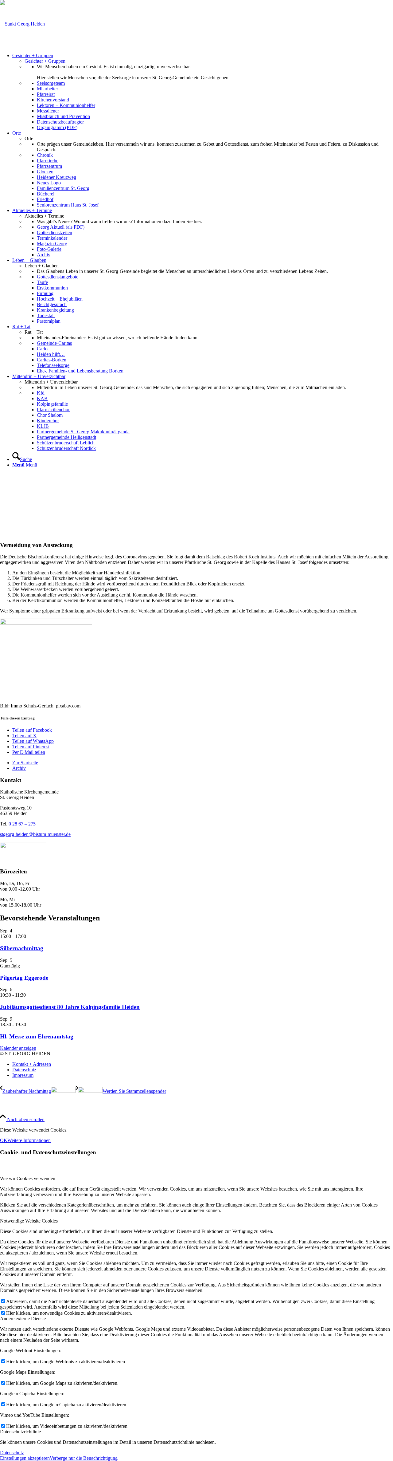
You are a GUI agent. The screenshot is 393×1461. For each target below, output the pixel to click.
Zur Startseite (25, 762)
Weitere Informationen (29, 1140)
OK (3, 1140)
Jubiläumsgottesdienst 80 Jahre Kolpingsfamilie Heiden (70, 1007)
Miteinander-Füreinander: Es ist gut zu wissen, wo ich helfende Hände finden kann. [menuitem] (118, 337)
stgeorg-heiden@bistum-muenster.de (35, 834)
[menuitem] (202, 91)
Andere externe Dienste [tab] (23, 1318)
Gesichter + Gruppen (45, 61)
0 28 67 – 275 (22, 823)
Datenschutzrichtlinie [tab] (20, 1431)
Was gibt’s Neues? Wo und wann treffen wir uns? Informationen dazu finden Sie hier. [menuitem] (119, 221)
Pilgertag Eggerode (24, 978)
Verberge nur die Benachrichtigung (84, 1458)
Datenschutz (12, 1452)
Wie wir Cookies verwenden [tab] (27, 1178)
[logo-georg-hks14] (22, 23)
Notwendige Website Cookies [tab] (29, 1220)
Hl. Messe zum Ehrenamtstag (36, 1036)
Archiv (19, 768)
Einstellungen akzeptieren (25, 1458)
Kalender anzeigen (18, 1048)
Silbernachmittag (21, 948)
